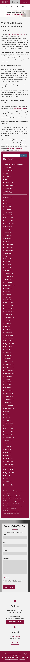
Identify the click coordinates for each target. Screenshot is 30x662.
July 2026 (7, 200)
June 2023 (8, 294)
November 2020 (9, 367)
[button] (5, 2)
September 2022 (9, 317)
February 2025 (9, 241)
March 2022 (8, 332)
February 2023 (9, 303)
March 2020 (8, 391)
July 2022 (7, 320)
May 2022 (8, 326)
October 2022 (9, 314)
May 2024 (8, 267)
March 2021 (8, 358)
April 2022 (8, 329)
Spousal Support (9, 188)
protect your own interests (14, 148)
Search (23, 155)
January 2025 (9, 244)
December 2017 (9, 464)
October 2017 (9, 470)
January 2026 (9, 215)
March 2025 (8, 238)
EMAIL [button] (16, 2)
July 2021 (7, 349)
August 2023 (8, 288)
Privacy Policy (18, 657)
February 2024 (9, 273)
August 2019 (8, 411)
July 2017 (7, 478)
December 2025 (9, 218)
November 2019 (9, 402)
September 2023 (9, 285)
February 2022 (9, 335)
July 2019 (7, 414)
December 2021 (9, 338)
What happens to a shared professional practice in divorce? (12, 497)
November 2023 (9, 279)
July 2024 (7, 262)
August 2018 (8, 440)
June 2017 (8, 481)
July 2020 (7, 379)
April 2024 (8, 270)
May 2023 (8, 297)
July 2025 (7, 229)
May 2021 (8, 352)
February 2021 (9, 361)
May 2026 (8, 206)
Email (5, 542)
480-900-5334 (17, 636)
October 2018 (9, 434)
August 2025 (8, 226)
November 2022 (9, 311)
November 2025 (9, 221)
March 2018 (8, 455)
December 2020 (9, 364)
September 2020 (9, 373)
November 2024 (9, 250)
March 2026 (8, 212)
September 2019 (9, 408)
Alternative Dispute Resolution (14, 164)
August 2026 (8, 197)
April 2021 (8, 355)
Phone (5, 550)
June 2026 (8, 203)
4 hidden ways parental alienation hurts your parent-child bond (13, 512)
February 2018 (9, 458)
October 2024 (9, 253)
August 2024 (8, 259)
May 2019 (8, 417)
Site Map (11, 657)
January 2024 (9, 276)
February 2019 (9, 423)
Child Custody (9, 167)
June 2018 (8, 446)
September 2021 (9, 344)
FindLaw (22, 659)
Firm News (8, 176)
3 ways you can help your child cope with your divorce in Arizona (14, 502)
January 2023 (9, 306)
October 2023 (9, 282)
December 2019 (9, 399)
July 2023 (7, 291)
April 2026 (8, 209)
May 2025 (8, 232)
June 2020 (8, 382)
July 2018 (7, 443)
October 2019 (9, 405)
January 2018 (9, 461)
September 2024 (9, 256)
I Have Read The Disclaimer (13, 581)
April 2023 (8, 300)
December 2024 (9, 247)
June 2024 (8, 265)
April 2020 (8, 388)
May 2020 (8, 385)
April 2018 (8, 452)
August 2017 (8, 476)
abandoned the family (20, 108)
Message (6, 558)
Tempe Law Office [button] (15, 622)
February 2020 (9, 393)
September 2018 (9, 437)
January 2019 (9, 426)
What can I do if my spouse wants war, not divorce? (14, 492)
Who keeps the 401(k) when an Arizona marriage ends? (12, 507)
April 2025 (8, 235)
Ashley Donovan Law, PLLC (15, 7)
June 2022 (8, 323)
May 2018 (8, 449)
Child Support (9, 170)
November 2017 (9, 467)
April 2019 (8, 420)
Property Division (10, 185)
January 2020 (9, 396)
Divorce (7, 173)
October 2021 (9, 341)
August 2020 (8, 376)
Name (4, 534)
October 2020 (9, 370)
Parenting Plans (9, 182)
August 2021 (8, 347)
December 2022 (9, 309)
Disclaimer (6, 577)
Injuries (7, 179)
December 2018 (9, 429)
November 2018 (9, 432)
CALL (26, 2)
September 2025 (9, 224)
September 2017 (9, 473)
